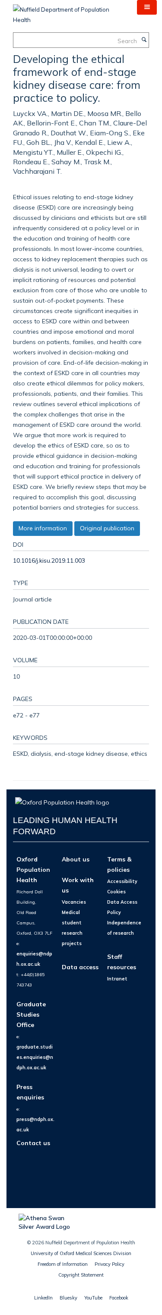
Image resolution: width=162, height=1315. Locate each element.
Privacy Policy (109, 1264)
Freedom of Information (63, 1264)
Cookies (116, 892)
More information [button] (43, 528)
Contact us (33, 1142)
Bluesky (68, 1298)
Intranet (117, 979)
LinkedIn (43, 1298)
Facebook (118, 1298)
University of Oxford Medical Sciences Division (81, 1253)
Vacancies (74, 902)
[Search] (144, 40)
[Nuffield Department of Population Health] (68, 11)
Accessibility (122, 881)
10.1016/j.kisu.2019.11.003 (49, 560)
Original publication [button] (107, 528)
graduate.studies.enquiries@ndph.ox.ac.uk (34, 1057)
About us (75, 859)
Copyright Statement (81, 1275)
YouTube (93, 1298)
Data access (80, 967)
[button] (147, 7)
